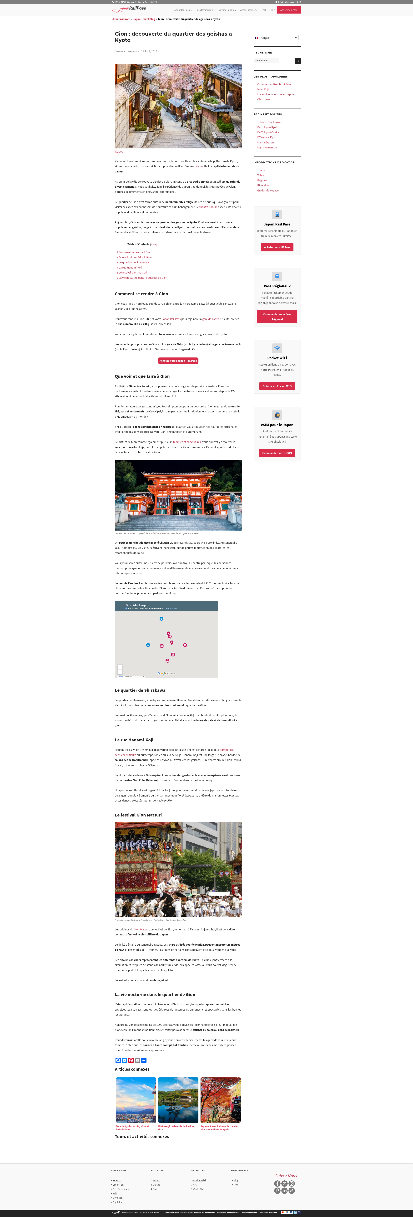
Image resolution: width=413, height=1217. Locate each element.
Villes (260, 175)
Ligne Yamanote (267, 147)
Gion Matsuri (141, 929)
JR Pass (117, 1180)
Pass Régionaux (204, 9)
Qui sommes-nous (172, 1212)
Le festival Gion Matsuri (132, 272)
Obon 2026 (264, 99)
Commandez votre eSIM (277, 453)
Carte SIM (198, 1189)
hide (153, 244)
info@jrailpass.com (286, 2)
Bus (155, 1189)
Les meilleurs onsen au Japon (275, 94)
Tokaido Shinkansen (269, 122)
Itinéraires (263, 185)
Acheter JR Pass (288, 9)
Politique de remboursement (228, 1212)
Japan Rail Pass (181, 9)
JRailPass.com (121, 19)
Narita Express (266, 142)
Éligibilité (118, 1202)
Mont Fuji (263, 89)
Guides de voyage (268, 190)
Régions (262, 180)
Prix (115, 1193)
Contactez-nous (187, 1212)
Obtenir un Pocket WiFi (277, 386)
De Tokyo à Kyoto (267, 127)
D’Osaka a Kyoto (267, 137)
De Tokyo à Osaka (268, 132)
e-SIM (196, 1184)
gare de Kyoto (210, 319)
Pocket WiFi (199, 1180)
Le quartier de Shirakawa (133, 262)
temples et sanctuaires (187, 442)
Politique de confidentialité (204, 1212)
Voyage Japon (226, 9)
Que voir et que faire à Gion (134, 257)
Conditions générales (249, 1212)
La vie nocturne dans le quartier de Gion (142, 277)
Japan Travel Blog (144, 19)
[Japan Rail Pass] (129, 9)
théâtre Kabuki (208, 207)
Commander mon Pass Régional (277, 316)
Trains (261, 170)
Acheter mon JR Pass (277, 247)
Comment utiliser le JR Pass (274, 84)
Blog (272, 9)
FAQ (264, 9)
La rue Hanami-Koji (129, 267)
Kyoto (119, 151)
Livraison (118, 1197)
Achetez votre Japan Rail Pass (178, 360)
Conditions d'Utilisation (268, 1212)
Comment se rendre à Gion (134, 252)
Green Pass (119, 1184)
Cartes (156, 1184)
